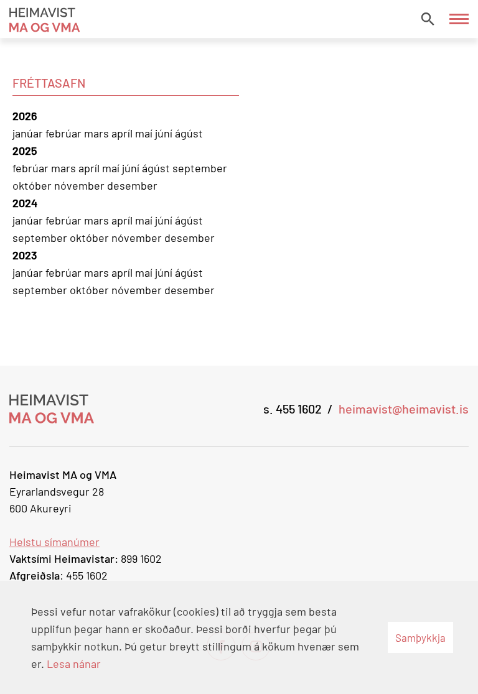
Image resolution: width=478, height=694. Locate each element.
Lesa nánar (74, 663)
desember (132, 185)
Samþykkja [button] (420, 637)
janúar (28, 133)
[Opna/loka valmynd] (459, 19)
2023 (24, 255)
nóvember (80, 185)
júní (165, 133)
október (33, 185)
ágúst (189, 133)
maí (145, 133)
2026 (24, 116)
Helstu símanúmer (54, 541)
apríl (123, 133)
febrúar (64, 133)
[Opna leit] (427, 18)
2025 (24, 150)
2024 (24, 203)
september (199, 168)
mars (97, 133)
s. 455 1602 (292, 408)
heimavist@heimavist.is (404, 408)
